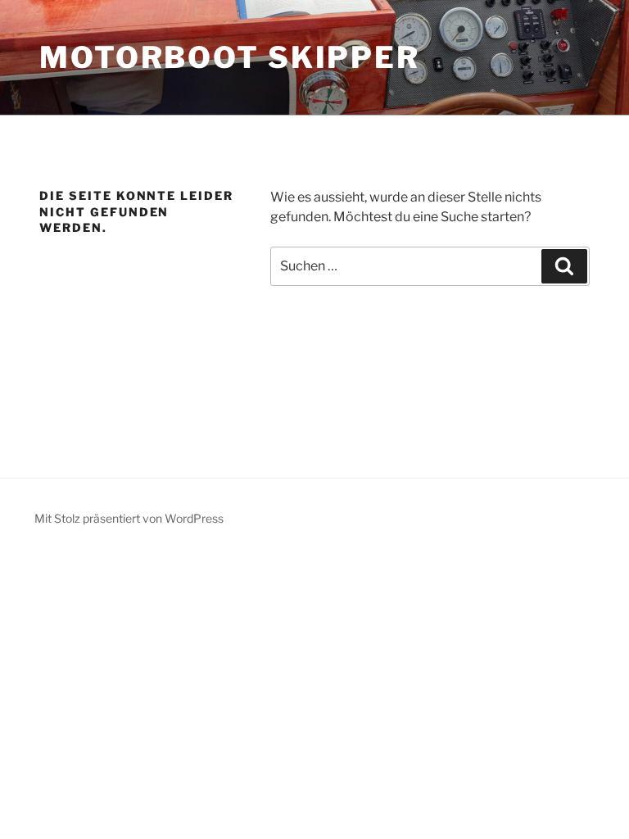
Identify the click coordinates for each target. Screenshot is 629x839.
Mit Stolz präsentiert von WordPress (129, 518)
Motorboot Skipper (229, 57)
